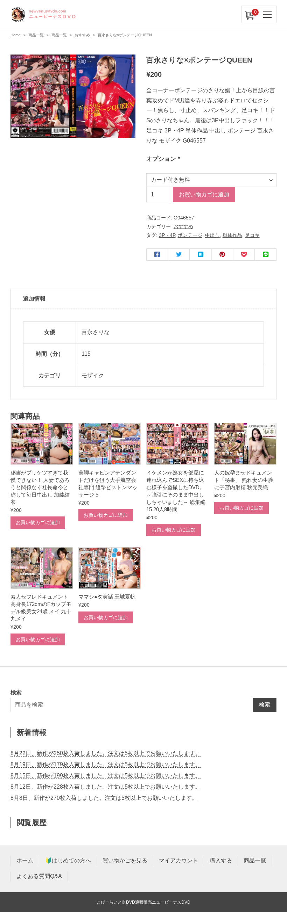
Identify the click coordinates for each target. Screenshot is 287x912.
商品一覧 (36, 35)
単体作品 (232, 235)
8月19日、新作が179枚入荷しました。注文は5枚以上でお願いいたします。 (105, 764)
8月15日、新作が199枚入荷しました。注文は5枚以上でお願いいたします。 (105, 776)
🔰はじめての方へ (68, 860)
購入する (221, 860)
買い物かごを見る (125, 860)
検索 (264, 705)
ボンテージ (190, 235)
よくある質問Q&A (39, 876)
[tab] (143, 299)
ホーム (24, 860)
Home (15, 35)
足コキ (252, 235)
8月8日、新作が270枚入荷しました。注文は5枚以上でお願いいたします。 (103, 798)
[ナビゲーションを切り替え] (267, 14)
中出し (212, 235)
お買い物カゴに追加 (204, 194)
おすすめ (82, 35)
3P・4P (167, 235)
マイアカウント (178, 860)
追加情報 (34, 299)
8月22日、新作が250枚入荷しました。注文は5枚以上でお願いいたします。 (105, 753)
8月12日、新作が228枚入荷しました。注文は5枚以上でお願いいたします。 (105, 787)
